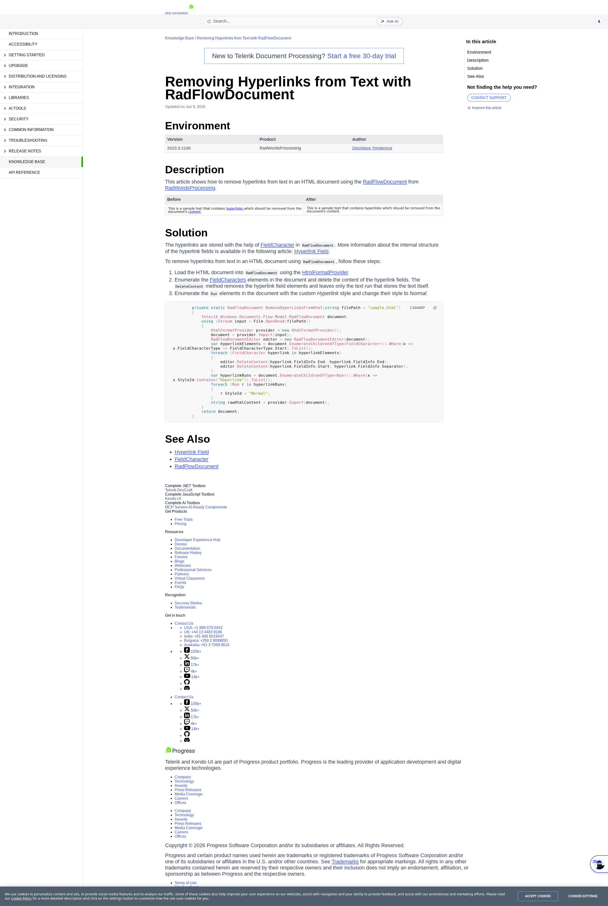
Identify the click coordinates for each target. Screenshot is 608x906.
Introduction (23, 34)
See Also (187, 439)
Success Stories (188, 603)
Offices (180, 803)
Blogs (179, 561)
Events (180, 583)
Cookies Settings (583, 896)
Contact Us (184, 623)
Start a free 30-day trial (361, 56)
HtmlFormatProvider (325, 272)
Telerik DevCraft (178, 490)
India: (204, 636)
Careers (181, 798)
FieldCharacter (277, 245)
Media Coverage (189, 794)
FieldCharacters (228, 280)
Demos (181, 544)
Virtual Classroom (190, 578)
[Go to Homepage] (191, 13)
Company (183, 777)
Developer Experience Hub (197, 540)
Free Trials (184, 519)
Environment (197, 126)
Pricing (180, 524)
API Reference (24, 172)
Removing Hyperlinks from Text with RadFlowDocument (244, 38)
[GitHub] (187, 683)
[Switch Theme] (599, 21)
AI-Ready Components (207, 507)
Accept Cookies (538, 896)
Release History (188, 553)
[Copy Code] (435, 308)
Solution (186, 233)
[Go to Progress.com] (180, 753)
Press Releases (188, 790)
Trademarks (345, 861)
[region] (304, 896)
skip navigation (176, 13)
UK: (203, 632)
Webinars (183, 565)
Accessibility (23, 44)
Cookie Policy (21, 898)
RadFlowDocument (385, 182)
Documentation (187, 548)
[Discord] (187, 689)
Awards (181, 786)
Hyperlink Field (311, 251)
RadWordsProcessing (190, 188)
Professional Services (193, 570)
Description (194, 170)
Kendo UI (173, 499)
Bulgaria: (206, 640)
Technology (184, 781)
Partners (182, 574)
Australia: (206, 645)
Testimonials (185, 607)
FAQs (179, 587)
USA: (203, 628)
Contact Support (489, 98)
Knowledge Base (27, 162)
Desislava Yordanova (372, 148)
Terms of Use (186, 883)
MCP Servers (176, 507)
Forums (181, 557)
